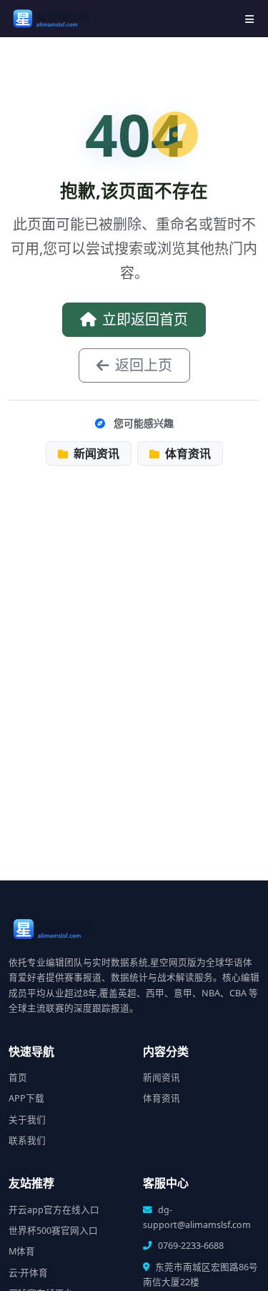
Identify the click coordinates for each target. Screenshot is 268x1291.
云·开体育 (28, 1273)
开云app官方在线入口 (54, 1210)
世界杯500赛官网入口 (53, 1230)
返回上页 (143, 365)
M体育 (22, 1251)
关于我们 (27, 1120)
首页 (18, 1077)
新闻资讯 (95, 453)
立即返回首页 (145, 319)
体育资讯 (186, 453)
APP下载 (26, 1098)
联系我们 (27, 1140)
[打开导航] (249, 19)
